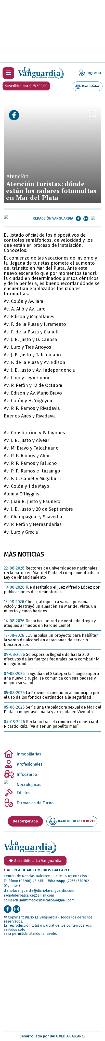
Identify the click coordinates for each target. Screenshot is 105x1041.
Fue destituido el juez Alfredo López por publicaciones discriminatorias (52, 589)
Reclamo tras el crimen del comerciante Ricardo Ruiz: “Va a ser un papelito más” (52, 724)
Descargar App (25, 821)
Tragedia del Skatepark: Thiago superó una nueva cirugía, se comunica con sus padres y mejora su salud (51, 678)
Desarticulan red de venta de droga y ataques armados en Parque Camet (50, 623)
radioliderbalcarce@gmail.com (29, 895)
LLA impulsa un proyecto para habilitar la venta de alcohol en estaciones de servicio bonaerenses (51, 640)
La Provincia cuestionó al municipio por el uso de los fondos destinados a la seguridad (51, 695)
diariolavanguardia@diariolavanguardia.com (39, 890)
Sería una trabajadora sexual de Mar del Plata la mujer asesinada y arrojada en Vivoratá (52, 709)
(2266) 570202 (78, 881)
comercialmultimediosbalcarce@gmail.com (39, 900)
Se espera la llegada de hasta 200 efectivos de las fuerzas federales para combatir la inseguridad (51, 659)
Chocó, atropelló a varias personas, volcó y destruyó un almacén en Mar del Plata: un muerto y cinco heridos (50, 606)
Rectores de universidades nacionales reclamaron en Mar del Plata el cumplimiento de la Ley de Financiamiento (51, 573)
